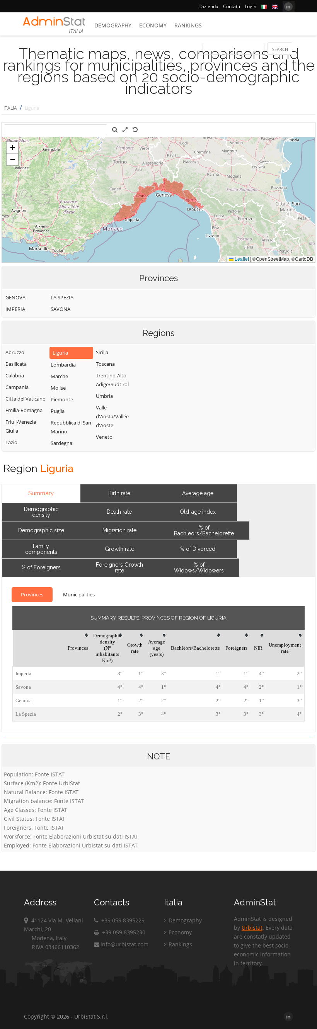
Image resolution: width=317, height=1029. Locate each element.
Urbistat (252, 927)
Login (250, 6)
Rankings (188, 25)
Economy (153, 25)
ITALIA (10, 108)
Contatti (231, 6)
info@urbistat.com (124, 944)
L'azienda (208, 6)
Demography (112, 25)
